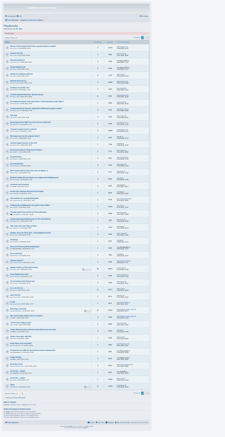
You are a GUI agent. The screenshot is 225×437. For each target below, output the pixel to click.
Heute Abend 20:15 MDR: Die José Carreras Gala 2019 (30, 122)
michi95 (15, 207)
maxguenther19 (17, 200)
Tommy (15, 55)
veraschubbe (17, 297)
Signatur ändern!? (16, 260)
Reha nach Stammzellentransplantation (24, 247)
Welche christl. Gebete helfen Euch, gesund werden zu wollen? (33, 46)
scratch (122, 102)
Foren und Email (16, 253)
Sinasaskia (16, 103)
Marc (20, 29)
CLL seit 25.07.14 (16, 288)
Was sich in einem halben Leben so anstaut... (26, 316)
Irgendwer (123, 130)
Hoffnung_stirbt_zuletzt (127, 309)
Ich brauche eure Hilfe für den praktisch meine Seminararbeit (32, 350)
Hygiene (15, 152)
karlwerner (16, 228)
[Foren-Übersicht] (15, 8)
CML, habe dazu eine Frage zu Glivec (23, 226)
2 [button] (145, 38)
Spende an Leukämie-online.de (21, 74)
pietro (121, 171)
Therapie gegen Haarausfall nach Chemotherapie (28, 212)
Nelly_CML (16, 62)
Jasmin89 (15, 131)
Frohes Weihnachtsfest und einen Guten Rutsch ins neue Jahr (33, 329)
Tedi (121, 206)
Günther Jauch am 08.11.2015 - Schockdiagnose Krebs (30, 233)
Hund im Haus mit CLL (18, 81)
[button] (148, 37)
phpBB (70, 426)
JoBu (14, 76)
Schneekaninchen (18, 366)
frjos (121, 295)
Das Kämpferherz (16, 164)
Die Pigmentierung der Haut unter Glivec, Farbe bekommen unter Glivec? (37, 101)
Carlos (15, 290)
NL (17, 29)
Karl (121, 143)
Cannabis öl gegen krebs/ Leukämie (23, 129)
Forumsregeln (9, 33)
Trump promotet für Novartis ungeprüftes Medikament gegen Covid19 (36, 108)
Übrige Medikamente (18, 67)
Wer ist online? (10, 402)
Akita (14, 338)
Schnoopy (16, 83)
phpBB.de (86, 427)
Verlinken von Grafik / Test (19, 88)
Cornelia (15, 235)
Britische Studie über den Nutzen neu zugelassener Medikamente (34, 177)
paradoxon (123, 95)
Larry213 (15, 138)
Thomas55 (123, 157)
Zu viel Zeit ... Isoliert (17, 371)
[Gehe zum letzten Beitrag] (127, 47)
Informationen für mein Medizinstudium (24, 198)
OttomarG (123, 47)
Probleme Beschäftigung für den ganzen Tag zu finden (30, 205)
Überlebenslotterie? (17, 60)
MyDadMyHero (17, 311)
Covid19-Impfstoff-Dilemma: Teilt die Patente (26, 95)
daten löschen (15, 295)
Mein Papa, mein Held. (18, 309)
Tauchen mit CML (16, 53)
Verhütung (14, 240)
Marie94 (15, 241)
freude (12, 302)
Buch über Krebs (16, 364)
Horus (122, 219)
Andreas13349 (17, 262)
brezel (14, 117)
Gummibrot (16, 276)
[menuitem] (19, 16)
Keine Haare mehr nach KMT (21, 343)
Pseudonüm (16, 345)
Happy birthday (15, 357)
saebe (15, 380)
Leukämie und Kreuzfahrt (19, 184)
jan (14, 29)
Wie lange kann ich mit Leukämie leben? (25, 136)
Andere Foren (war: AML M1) (20, 336)
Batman (15, 387)
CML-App (13, 115)
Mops (14, 69)
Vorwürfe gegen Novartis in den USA (23, 143)
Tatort (12, 385)
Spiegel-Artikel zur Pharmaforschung (24, 267)
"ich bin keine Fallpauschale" (21, 323)
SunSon (15, 48)
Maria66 (17, 214)
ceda (121, 288)
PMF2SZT (16, 124)
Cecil (121, 337)
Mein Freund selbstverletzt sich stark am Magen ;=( (29, 171)
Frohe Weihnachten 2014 (19, 274)
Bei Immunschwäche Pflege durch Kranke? (26, 150)
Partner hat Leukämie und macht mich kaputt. (27, 191)
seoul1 (122, 268)
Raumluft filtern (16, 157)
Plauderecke (11, 25)
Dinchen (15, 255)
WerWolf (15, 89)
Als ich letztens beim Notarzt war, (22, 281)
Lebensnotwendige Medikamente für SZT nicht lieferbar (30, 219)
